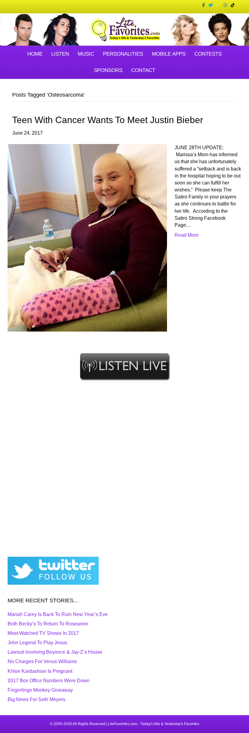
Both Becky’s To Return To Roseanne (48, 623)
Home (35, 54)
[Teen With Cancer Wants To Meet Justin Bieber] (87, 237)
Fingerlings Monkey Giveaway (40, 690)
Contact (143, 70)
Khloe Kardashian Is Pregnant (40, 671)
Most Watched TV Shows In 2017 (43, 633)
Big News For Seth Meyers (36, 699)
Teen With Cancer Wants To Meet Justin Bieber (107, 120)
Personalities (123, 54)
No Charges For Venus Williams (42, 661)
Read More (187, 235)
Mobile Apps (169, 54)
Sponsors (108, 70)
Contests (208, 54)
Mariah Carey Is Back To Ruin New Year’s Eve (58, 614)
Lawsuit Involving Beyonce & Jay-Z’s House (55, 652)
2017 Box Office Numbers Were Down (49, 680)
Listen (60, 54)
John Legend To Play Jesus (37, 642)
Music (86, 54)
